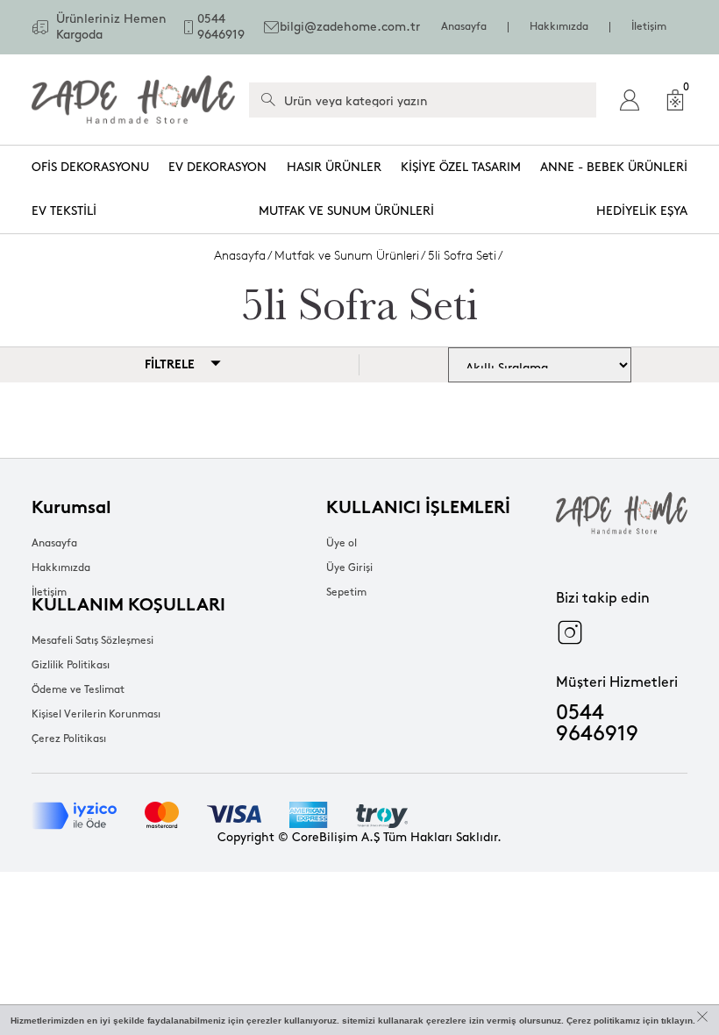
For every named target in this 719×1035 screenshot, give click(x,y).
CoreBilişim (325, 837)
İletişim (648, 27)
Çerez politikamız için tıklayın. (630, 1020)
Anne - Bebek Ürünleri (613, 167)
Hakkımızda (559, 27)
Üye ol (341, 543)
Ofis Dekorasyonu (90, 167)
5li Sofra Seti (462, 255)
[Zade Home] (133, 99)
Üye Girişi (349, 568)
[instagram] (570, 632)
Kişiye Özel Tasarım (461, 167)
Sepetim (346, 592)
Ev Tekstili (64, 211)
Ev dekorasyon (217, 167)
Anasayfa (464, 27)
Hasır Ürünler (334, 167)
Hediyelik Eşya (641, 211)
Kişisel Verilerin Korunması (96, 714)
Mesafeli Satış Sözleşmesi (92, 641)
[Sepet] (675, 100)
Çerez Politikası (69, 739)
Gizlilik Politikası (71, 665)
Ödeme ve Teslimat (78, 690)
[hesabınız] (629, 100)
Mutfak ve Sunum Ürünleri (346, 211)
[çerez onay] (702, 1017)
